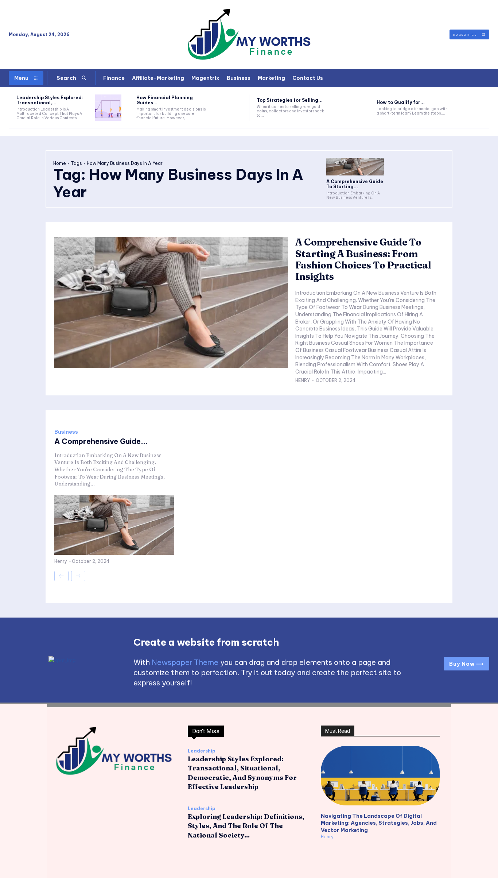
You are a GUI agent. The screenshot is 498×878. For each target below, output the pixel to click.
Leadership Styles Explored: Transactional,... (49, 100)
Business (66, 431)
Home (59, 163)
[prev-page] (61, 576)
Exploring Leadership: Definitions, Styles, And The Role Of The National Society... (246, 825)
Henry (302, 380)
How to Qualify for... (401, 102)
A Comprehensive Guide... (101, 441)
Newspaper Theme (185, 662)
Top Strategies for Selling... (290, 100)
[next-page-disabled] (78, 576)
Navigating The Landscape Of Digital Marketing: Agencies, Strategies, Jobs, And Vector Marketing (379, 823)
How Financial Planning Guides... (164, 100)
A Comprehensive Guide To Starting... (354, 184)
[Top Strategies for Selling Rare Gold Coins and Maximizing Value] (348, 107)
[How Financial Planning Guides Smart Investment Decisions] (228, 107)
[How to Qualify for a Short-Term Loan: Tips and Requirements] (468, 107)
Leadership (201, 751)
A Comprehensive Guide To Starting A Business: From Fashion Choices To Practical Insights (363, 259)
